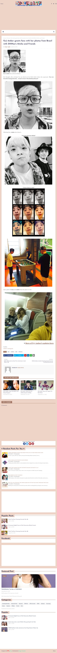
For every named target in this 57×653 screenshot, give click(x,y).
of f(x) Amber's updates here (42, 343)
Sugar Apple (7, 46)
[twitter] (53, 3)
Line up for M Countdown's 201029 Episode (18, 460)
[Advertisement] (28, 18)
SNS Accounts (32, 603)
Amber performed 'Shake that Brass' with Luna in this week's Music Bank (25, 452)
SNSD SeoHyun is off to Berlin (15, 475)
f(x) (16, 351)
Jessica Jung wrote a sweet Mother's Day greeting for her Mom (22, 621)
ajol (8, 351)
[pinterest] (55, 3)
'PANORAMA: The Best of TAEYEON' (11, 589)
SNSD (38, 603)
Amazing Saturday (5, 603)
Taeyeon (8, 606)
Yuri (22, 606)
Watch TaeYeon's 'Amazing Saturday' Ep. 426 (18, 519)
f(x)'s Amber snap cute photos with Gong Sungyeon (10, 392)
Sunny (3, 606)
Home (4, 38)
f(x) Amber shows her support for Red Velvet (45, 392)
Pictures (8, 38)
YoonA (17, 606)
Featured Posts (14, 603)
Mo (26, 343)
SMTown (26, 603)
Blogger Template (22, 651)
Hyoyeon (21, 603)
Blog (11, 651)
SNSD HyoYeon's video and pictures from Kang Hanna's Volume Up (23, 627)
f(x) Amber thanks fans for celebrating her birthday (26, 392)
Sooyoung (48, 603)
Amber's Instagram (8, 348)
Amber (12, 351)
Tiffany (13, 606)
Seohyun (43, 603)
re (29, 343)
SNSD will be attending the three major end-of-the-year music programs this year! (28, 482)
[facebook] (51, 3)
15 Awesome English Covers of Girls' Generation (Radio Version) (22, 525)
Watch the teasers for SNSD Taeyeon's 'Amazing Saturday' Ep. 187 (23, 467)
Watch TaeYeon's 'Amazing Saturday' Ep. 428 (18, 531)
